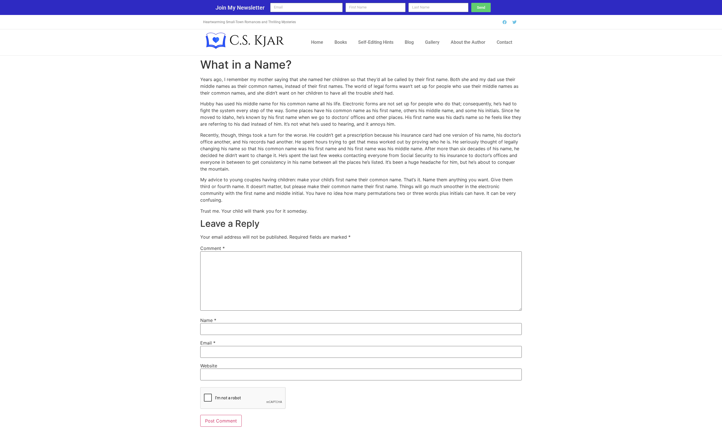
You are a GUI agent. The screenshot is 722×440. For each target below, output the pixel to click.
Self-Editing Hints (375, 42)
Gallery (432, 42)
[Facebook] (505, 22)
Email (207, 343)
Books (340, 42)
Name (208, 320)
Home (317, 42)
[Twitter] (514, 22)
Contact (504, 42)
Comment (212, 248)
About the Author (468, 42)
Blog (409, 42)
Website (208, 365)
